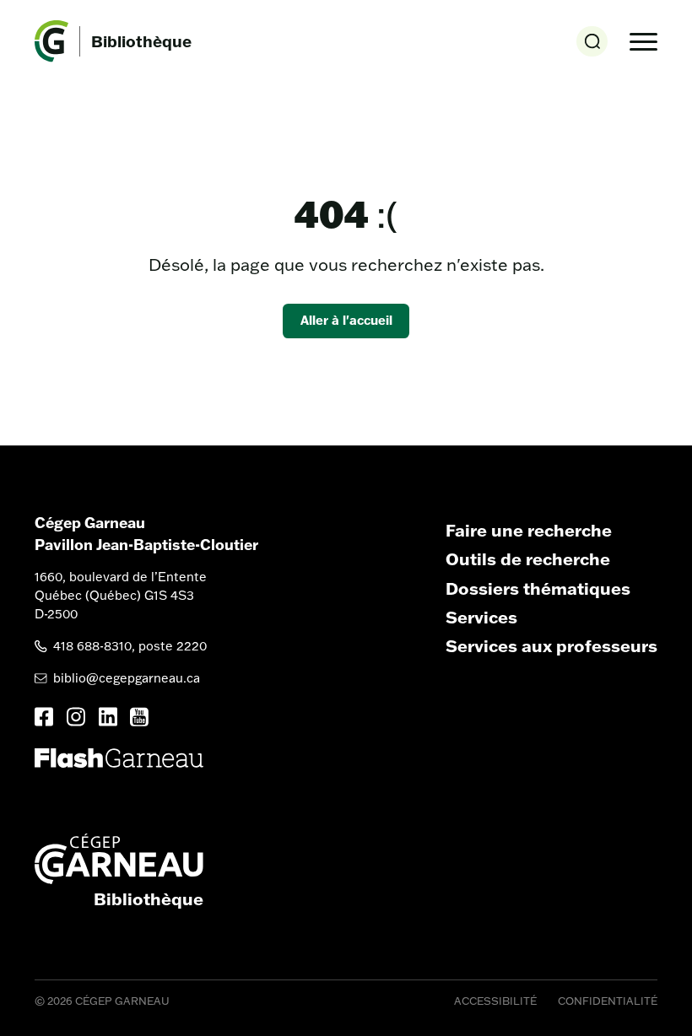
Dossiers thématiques (538, 588)
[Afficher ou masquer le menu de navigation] (643, 42)
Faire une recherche (529, 530)
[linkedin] (108, 716)
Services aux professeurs (551, 645)
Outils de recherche (528, 558)
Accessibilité (495, 1000)
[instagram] (76, 716)
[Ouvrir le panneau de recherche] (592, 41)
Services (481, 617)
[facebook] (44, 716)
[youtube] (139, 717)
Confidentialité (607, 1000)
